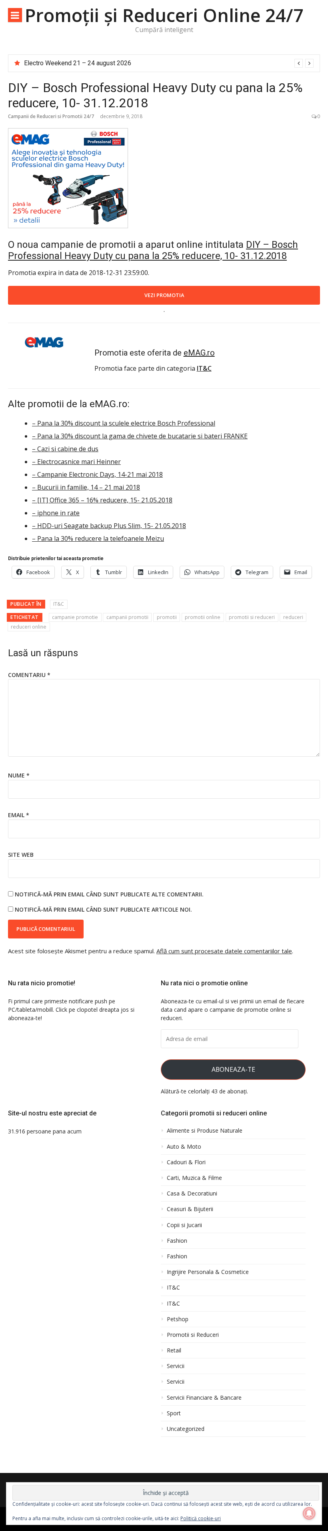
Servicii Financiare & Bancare (204, 1397)
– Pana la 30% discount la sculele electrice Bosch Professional (123, 423)
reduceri (293, 617)
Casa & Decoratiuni (192, 1193)
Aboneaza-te (233, 1069)
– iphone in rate (56, 512)
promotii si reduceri (252, 617)
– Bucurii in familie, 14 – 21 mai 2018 (86, 487)
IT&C (58, 604)
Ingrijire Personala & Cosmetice (208, 1272)
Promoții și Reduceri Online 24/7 (164, 15)
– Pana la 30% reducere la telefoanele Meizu (98, 538)
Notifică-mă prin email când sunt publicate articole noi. (103, 909)
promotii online (202, 617)
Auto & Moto (184, 1146)
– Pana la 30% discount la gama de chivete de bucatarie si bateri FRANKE (140, 436)
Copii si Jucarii (184, 1225)
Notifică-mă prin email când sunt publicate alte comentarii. (109, 894)
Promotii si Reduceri (193, 1334)
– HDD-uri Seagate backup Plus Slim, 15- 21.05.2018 (109, 525)
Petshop (177, 1319)
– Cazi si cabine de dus (65, 448)
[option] (169, 63)
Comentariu (29, 675)
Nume (19, 775)
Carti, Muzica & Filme (194, 1177)
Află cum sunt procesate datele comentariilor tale (224, 951)
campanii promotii (127, 617)
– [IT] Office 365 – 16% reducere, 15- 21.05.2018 (102, 500)
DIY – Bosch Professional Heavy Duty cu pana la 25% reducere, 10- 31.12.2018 (153, 250)
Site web (21, 854)
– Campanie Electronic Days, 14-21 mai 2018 (97, 474)
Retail (174, 1350)
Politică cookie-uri (200, 1518)
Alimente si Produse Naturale (204, 1130)
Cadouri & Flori (186, 1162)
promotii (167, 617)
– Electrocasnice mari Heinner (76, 461)
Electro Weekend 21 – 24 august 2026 (77, 63)
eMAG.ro (199, 353)
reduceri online (28, 626)
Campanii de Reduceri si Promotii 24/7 (51, 116)
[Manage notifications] (309, 1513)
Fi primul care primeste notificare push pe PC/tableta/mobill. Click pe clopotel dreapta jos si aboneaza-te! (71, 1009)
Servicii (175, 1366)
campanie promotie (75, 617)
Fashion (177, 1240)
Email (18, 815)
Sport (174, 1413)
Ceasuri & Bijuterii (190, 1209)
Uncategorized (185, 1429)
